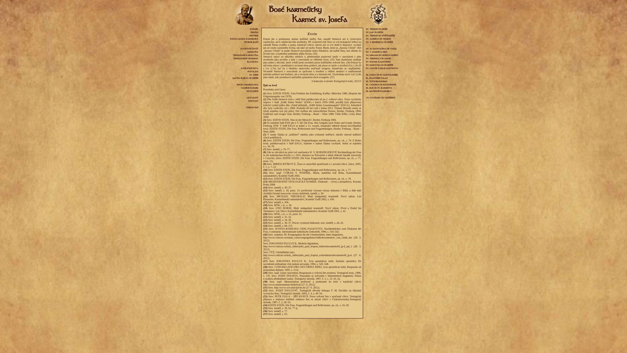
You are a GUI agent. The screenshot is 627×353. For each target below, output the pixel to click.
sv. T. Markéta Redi (376, 52)
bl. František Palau (377, 78)
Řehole (254, 32)
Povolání (253, 71)
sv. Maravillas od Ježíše (379, 65)
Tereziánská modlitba (245, 55)
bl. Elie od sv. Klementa (379, 88)
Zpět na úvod (270, 85)
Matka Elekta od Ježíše (245, 78)
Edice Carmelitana (247, 84)
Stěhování (252, 107)
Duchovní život (249, 48)
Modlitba (253, 52)
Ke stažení (252, 91)
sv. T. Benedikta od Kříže (379, 42)
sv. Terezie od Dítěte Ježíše (380, 35)
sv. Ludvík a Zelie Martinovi (382, 68)
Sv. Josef (253, 75)
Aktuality (252, 97)
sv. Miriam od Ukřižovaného (382, 55)
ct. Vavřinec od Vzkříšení (380, 97)
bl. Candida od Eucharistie (381, 84)
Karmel (254, 29)
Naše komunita (249, 68)
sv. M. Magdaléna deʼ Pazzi (381, 48)
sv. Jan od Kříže (374, 32)
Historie (253, 35)
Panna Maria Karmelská (244, 39)
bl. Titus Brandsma (376, 81)
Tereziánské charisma (245, 58)
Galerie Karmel (249, 88)
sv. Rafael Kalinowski (378, 61)
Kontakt (253, 101)
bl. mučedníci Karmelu (378, 91)
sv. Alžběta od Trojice (378, 39)
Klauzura (252, 61)
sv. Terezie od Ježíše (376, 29)
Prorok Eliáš (251, 42)
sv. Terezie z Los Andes (378, 58)
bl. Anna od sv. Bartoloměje (382, 75)
